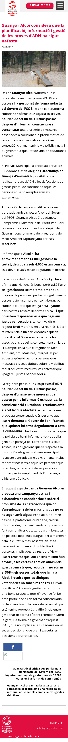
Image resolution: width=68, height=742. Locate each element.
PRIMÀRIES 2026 (40, 5)
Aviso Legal (13, 736)
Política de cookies (31, 736)
